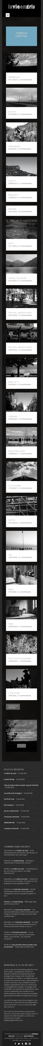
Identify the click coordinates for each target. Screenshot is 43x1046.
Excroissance (9, 805)
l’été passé (14, 693)
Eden (10, 589)
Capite (11, 181)
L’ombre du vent (10, 773)
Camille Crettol (21, 34)
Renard (12, 209)
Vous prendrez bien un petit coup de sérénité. (21, 785)
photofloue (28, 1036)
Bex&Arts (13, 195)
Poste (11, 520)
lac (10, 555)
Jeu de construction (11, 811)
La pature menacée (11, 828)
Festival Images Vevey (20, 312)
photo (27, 732)
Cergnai (12, 416)
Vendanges (14, 146)
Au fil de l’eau (9, 799)
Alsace (12, 111)
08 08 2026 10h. (9, 822)
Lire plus (21, 746)
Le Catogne (14, 485)
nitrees (6, 902)
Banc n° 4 (13, 382)
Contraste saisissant (11, 817)
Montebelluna (16, 451)
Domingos (14, 77)
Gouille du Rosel (17, 278)
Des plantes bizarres (19, 658)
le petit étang (9, 779)
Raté (10, 243)
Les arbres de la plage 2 (13, 793)
